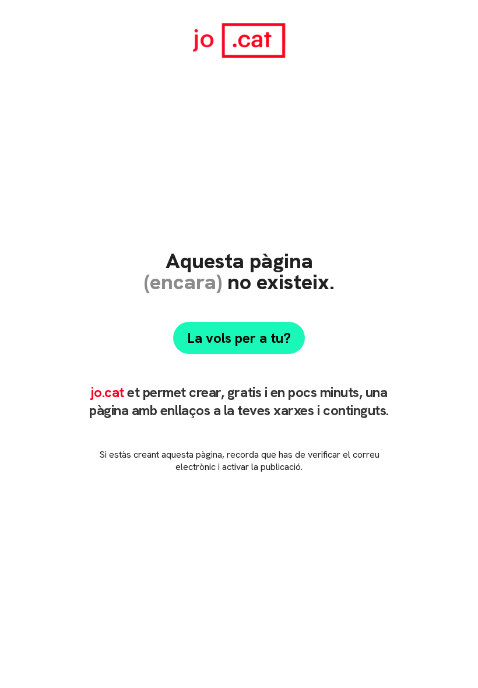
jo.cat (107, 392)
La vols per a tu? (239, 338)
